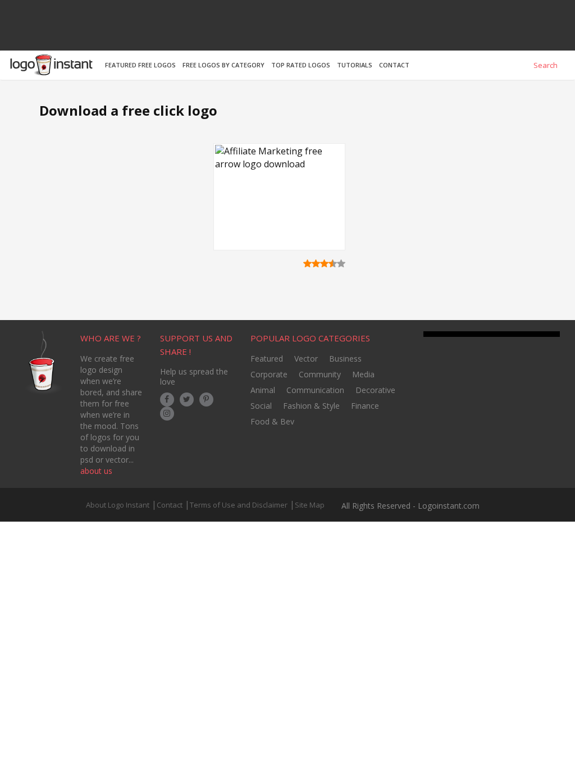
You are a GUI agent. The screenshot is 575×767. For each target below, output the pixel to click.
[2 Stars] (316, 263)
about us (96, 470)
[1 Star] (307, 263)
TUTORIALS (354, 65)
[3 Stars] (324, 263)
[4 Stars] (332, 263)
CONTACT (394, 65)
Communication (315, 390)
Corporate (269, 374)
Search (545, 65)
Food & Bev (272, 421)
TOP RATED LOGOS (300, 65)
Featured (266, 358)
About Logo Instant (117, 505)
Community (320, 374)
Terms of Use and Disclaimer (239, 505)
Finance (365, 405)
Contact (169, 505)
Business (345, 358)
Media (363, 374)
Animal (262, 390)
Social (261, 405)
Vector (306, 358)
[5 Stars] (341, 263)
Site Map (310, 505)
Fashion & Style (311, 405)
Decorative (375, 390)
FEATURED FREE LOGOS (140, 65)
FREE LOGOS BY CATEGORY (223, 65)
